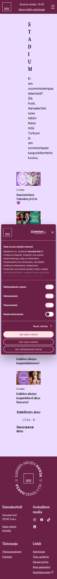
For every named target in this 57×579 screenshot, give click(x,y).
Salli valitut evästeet (28, 341)
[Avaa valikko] (53, 7)
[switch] (49, 296)
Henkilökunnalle (41, 572)
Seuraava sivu (25, 429)
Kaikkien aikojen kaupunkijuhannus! (27, 361)
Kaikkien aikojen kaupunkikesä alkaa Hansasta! (28, 398)
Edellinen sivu (28, 412)
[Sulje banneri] (53, 232)
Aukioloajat (39, 551)
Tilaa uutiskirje (41, 556)
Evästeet (7, 556)
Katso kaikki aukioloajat (32, 9)
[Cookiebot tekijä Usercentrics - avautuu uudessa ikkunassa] (36, 232)
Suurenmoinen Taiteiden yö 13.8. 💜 (27, 199)
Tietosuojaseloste (11, 551)
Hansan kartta (40, 561)
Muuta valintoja (40, 326)
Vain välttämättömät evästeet (28, 349)
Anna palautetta (41, 567)
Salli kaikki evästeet (28, 334)
